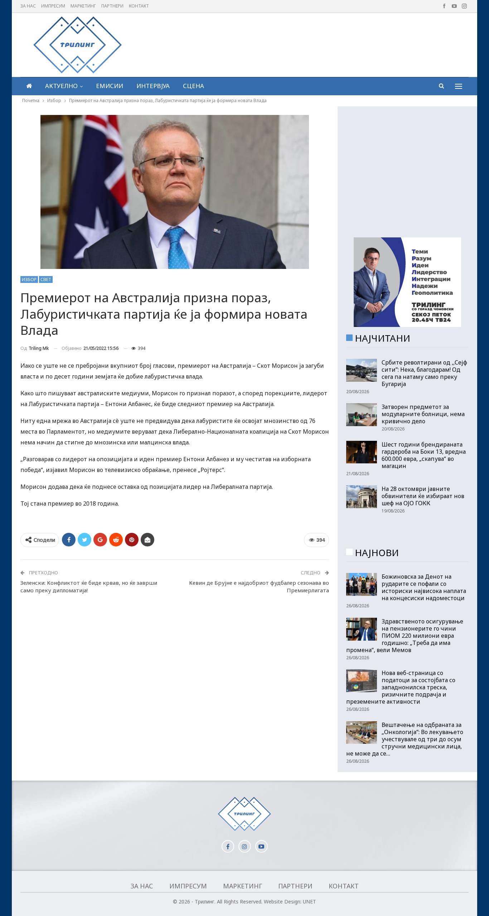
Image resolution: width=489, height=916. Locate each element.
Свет (45, 279)
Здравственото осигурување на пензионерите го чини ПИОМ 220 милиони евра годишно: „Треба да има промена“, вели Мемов (404, 635)
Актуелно (61, 86)
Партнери (112, 6)
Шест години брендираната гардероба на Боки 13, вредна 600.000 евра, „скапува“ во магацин (424, 455)
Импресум (53, 6)
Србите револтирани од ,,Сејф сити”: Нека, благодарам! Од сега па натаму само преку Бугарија (424, 373)
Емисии (109, 86)
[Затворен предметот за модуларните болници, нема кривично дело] (361, 414)
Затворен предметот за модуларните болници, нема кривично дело (423, 414)
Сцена (193, 86)
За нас (28, 6)
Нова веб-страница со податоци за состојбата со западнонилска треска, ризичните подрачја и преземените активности (400, 687)
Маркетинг (83, 6)
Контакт (139, 6)
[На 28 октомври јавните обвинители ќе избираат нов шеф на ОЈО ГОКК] (361, 496)
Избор (29, 279)
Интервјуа (153, 86)
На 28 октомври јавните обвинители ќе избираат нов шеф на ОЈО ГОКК (423, 496)
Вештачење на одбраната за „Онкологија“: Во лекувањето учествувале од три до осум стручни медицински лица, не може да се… (404, 739)
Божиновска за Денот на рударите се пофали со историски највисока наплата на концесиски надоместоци (424, 587)
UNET (309, 901)
